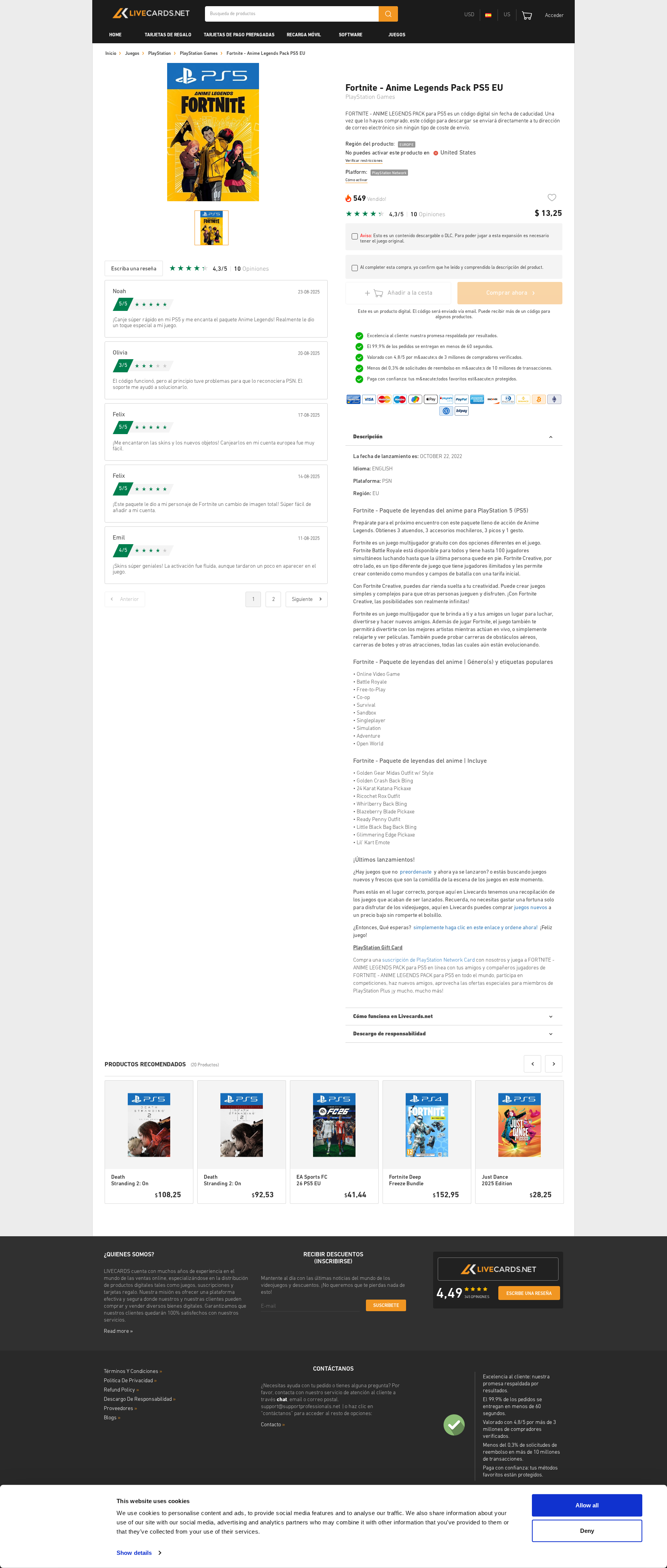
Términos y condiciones (133, 1372)
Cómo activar (356, 180)
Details (165, 1213)
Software (350, 35)
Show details (134, 1552)
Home (115, 35)
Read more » (118, 1331)
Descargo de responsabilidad (140, 1399)
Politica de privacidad (130, 1381)
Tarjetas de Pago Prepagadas (239, 35)
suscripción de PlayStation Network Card (428, 960)
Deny (587, 1530)
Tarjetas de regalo (168, 35)
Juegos (396, 35)
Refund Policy (121, 1390)
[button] (532, 1063)
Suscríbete (386, 1305)
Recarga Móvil (304, 35)
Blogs (112, 1418)
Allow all (587, 1505)
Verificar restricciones (364, 161)
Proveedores (120, 1409)
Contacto (273, 1425)
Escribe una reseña (529, 1293)
